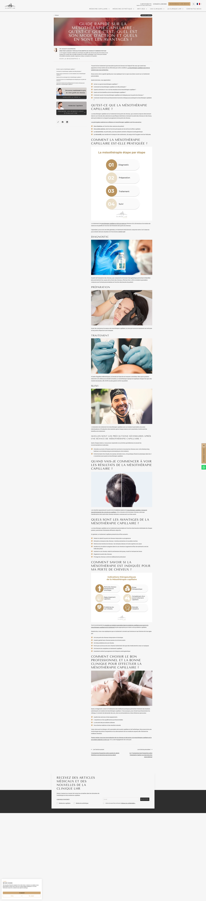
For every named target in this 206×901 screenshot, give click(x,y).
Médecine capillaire (64, 803)
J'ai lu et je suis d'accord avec (120, 803)
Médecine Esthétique (122, 9)
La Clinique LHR (174, 9)
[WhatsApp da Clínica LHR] (203, 467)
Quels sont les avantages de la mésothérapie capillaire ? (69, 77)
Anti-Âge (141, 9)
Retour (57, 15)
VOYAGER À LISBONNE (160, 4)
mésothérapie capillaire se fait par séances (113, 223)
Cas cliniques (156, 9)
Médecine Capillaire (98, 9)
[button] (5, 881)
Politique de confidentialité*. (128, 803)
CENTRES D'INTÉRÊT (63, 799)
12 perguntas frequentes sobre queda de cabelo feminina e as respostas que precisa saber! (105, 754)
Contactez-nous (193, 9)
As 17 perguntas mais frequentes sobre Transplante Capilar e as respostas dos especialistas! (140, 755)
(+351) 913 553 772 (145, 4)
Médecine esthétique (82, 803)
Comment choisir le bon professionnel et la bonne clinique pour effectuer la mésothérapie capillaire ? (70, 83)
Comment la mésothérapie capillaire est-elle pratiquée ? (68, 71)
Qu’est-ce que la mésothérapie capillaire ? (65, 69)
